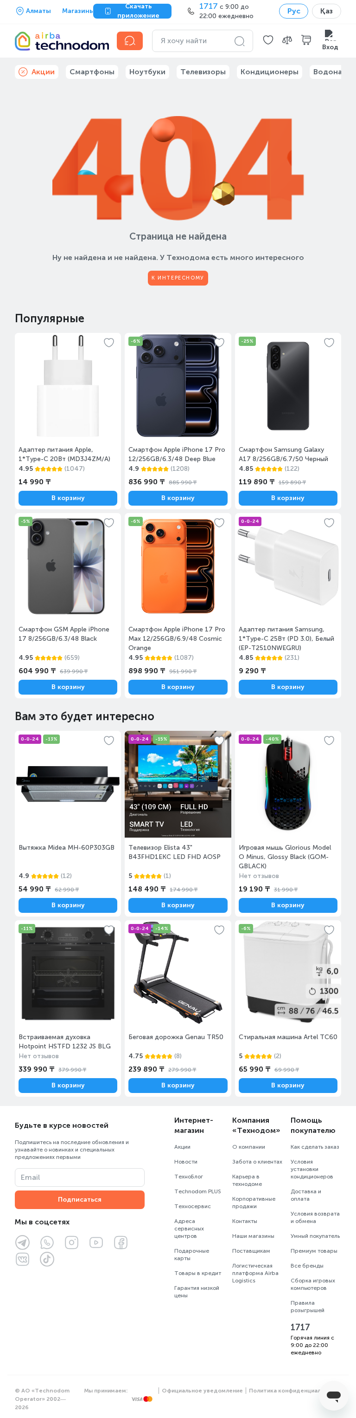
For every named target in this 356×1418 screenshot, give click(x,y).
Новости (185, 1161)
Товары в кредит (197, 1273)
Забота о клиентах (257, 1161)
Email (30, 1177)
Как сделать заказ (315, 1147)
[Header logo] (60, 41)
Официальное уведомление (202, 1390)
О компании (248, 1147)
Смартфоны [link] (92, 71)
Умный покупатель (315, 1236)
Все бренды (307, 1265)
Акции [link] (43, 71)
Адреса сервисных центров (189, 1228)
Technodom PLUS (197, 1191)
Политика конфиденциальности (295, 1390)
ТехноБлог (188, 1176)
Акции (182, 1147)
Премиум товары (314, 1251)
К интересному (178, 278)
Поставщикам (251, 1251)
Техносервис (192, 1206)
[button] (268, 40)
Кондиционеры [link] (270, 71)
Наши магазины (253, 1236)
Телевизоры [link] (203, 71)
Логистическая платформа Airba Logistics (255, 1273)
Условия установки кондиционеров (312, 1169)
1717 (300, 1327)
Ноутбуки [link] (147, 71)
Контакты (244, 1221)
